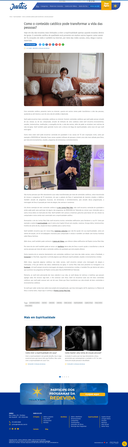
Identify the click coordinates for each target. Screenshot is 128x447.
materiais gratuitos (60, 231)
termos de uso (34, 441)
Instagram (27, 257)
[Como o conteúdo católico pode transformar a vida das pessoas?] (64, 79)
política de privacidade (45, 441)
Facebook (27, 267)
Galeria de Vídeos (58, 241)
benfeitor (61, 246)
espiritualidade (42, 223)
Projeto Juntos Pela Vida (62, 290)
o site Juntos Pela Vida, (65, 207)
